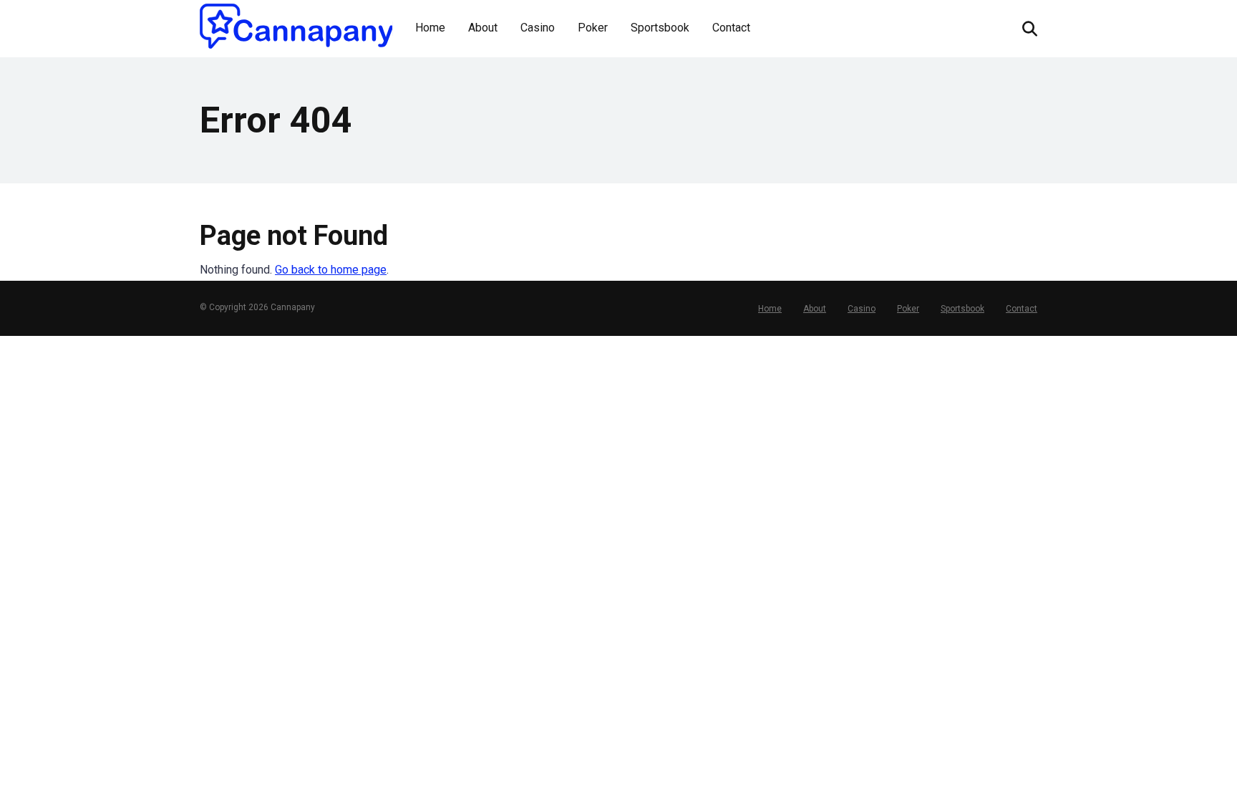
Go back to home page (331, 269)
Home (430, 27)
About (483, 27)
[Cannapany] (296, 26)
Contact (731, 27)
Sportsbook (660, 27)
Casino (537, 27)
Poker (593, 27)
